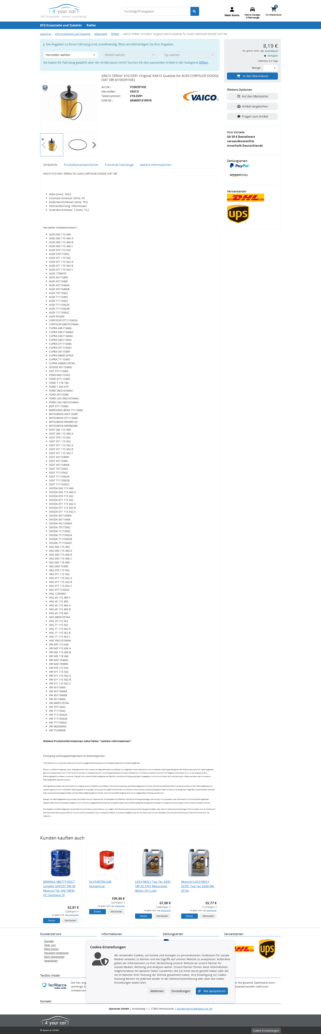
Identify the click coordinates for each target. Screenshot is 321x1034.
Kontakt (49, 941)
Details (51, 920)
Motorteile (100, 34)
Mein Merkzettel (54, 957)
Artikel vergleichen (255, 106)
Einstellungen (180, 991)
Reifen (91, 25)
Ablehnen (157, 991)
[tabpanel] (130, 496)
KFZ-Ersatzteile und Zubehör (61, 25)
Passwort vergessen (56, 953)
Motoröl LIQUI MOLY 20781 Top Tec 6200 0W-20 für (198, 886)
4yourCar (45, 34)
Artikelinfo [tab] (50, 165)
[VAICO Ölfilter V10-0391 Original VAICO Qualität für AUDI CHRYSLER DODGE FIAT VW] (69, 102)
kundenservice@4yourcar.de (194, 1008)
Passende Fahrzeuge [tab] (119, 165)
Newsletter (51, 960)
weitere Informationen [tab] (155, 165)
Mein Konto (51, 949)
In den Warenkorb (255, 76)
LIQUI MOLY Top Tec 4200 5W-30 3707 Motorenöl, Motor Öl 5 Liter (152, 886)
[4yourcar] (63, 10)
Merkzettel (70, 920)
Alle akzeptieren (214, 991)
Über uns (50, 945)
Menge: (256, 68)
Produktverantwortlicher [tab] (81, 165)
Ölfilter (115, 34)
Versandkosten (74, 915)
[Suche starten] (194, 11)
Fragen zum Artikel (255, 116)
